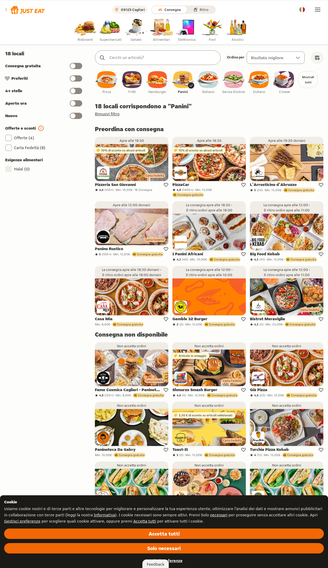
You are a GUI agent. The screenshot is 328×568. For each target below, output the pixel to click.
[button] (24, 9)
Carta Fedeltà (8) (29, 147)
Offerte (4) (24, 138)
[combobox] (163, 58)
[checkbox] (106, 82)
